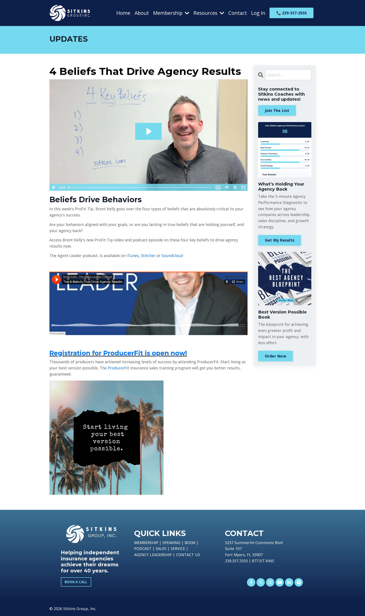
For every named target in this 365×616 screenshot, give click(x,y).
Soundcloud (172, 255)
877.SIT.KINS (263, 560)
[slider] (140, 187)
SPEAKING (171, 542)
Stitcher (148, 255)
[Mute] (226, 187)
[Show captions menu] (218, 187)
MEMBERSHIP (146, 542)
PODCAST (142, 548)
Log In (258, 12)
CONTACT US (188, 554)
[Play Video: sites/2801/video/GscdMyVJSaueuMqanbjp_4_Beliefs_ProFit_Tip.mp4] (148, 131)
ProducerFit (118, 367)
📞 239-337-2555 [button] (291, 12)
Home (123, 12)
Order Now (275, 356)
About (142, 12)
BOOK (190, 542)
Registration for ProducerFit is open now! (118, 353)
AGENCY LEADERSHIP (153, 554)
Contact (237, 12)
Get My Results (279, 240)
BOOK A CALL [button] (76, 582)
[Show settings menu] (235, 187)
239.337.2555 (236, 560)
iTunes (133, 255)
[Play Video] (53, 187)
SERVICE (178, 548)
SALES (161, 548)
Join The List (277, 110)
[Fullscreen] (243, 187)
